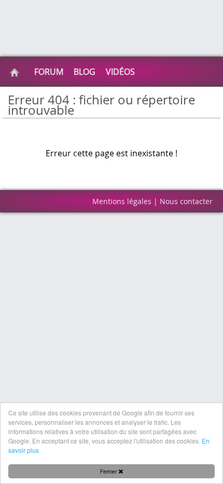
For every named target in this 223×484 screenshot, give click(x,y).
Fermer (109, 471)
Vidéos (120, 71)
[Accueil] (14, 72)
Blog (84, 71)
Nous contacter (186, 201)
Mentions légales (121, 201)
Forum (48, 71)
